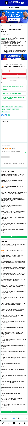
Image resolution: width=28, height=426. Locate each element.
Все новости (14, 236)
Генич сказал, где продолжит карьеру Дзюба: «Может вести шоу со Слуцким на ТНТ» (13, 88)
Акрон (3, 109)
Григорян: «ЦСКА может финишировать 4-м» (12, 327)
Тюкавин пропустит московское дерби (10, 393)
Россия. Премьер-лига (7, 106)
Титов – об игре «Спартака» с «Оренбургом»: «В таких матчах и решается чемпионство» (13, 304)
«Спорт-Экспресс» (11, 103)
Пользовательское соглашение (15, 415)
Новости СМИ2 (5, 121)
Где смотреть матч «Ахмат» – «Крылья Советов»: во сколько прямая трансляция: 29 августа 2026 (13, 262)
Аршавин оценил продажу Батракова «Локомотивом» (10, 364)
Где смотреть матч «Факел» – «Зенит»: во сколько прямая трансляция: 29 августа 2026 (13, 280)
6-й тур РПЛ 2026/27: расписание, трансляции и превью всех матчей (13, 352)
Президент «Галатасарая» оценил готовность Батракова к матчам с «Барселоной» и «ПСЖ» (12, 175)
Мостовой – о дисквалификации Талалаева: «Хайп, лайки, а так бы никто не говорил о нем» (14, 193)
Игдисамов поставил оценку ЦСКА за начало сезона (12, 230)
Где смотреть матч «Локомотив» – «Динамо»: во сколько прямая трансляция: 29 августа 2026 (13, 268)
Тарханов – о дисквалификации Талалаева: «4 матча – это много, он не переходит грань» (12, 310)
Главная (3, 25)
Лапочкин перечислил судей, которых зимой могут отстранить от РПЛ (13, 224)
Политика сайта (4, 418)
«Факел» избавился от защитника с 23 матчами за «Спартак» (13, 376)
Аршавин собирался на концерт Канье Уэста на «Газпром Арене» (13, 405)
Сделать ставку (14, 74)
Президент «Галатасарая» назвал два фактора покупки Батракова (12, 206)
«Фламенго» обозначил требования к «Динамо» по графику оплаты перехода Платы (13, 358)
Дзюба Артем (15, 109)
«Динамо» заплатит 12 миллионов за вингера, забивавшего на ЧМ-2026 (12, 382)
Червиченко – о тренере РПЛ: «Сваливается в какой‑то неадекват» (12, 370)
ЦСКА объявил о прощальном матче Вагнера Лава (12, 187)
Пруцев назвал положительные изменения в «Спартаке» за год (12, 181)
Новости (7, 25)
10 (6, 214)
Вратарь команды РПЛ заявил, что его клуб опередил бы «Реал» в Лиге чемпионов (12, 256)
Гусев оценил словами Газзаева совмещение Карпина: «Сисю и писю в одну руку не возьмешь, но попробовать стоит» (13, 199)
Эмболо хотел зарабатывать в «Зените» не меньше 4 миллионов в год (13, 340)
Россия (8, 109)
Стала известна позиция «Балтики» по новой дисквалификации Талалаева (12, 399)
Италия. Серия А (18, 106)
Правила (25, 415)
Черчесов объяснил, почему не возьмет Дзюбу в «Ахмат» (14, 98)
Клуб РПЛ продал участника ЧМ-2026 (12, 250)
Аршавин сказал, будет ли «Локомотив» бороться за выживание (13, 322)
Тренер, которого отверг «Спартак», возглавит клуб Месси (12, 218)
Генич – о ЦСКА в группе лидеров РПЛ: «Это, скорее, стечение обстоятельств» (12, 316)
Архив (2, 415)
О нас (6, 415)
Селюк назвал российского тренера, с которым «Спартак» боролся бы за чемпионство (13, 212)
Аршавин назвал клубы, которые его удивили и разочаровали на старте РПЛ (13, 245)
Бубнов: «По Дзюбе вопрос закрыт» (12, 93)
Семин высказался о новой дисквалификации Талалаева (12, 388)
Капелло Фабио (5, 111)
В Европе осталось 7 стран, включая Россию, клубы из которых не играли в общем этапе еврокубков (12, 333)
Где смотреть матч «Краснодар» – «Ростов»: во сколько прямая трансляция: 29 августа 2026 (13, 274)
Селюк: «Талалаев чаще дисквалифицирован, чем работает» (13, 346)
